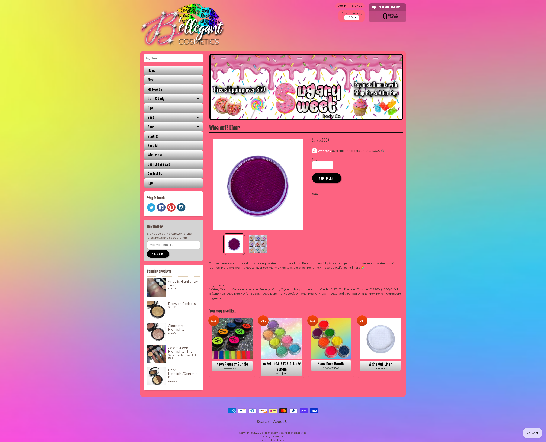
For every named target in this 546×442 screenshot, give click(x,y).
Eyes (151, 117)
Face (151, 126)
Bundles (153, 136)
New (151, 79)
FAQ (150, 182)
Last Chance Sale (159, 164)
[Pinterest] (171, 207)
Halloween (155, 89)
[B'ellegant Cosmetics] (182, 41)
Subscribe (158, 254)
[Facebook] (161, 207)
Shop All (153, 145)
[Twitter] (151, 207)
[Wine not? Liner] (234, 244)
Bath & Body (156, 98)
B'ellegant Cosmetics (271, 432)
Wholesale (155, 154)
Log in (342, 5)
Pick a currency (351, 13)
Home (151, 70)
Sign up (357, 5)
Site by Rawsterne (273, 436)
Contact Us (155, 173)
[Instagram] (181, 207)
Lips (150, 107)
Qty (314, 159)
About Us (281, 422)
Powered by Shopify (273, 440)
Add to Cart (327, 178)
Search (263, 422)
